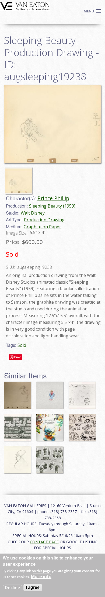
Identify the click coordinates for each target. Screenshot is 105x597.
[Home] (25, 6)
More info (41, 576)
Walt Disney (33, 213)
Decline (12, 588)
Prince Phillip (53, 198)
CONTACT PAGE (44, 541)
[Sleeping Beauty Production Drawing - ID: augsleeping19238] (20, 178)
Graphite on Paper (42, 227)
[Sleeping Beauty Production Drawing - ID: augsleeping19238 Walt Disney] (52, 124)
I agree (33, 587)
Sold (22, 345)
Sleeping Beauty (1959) (52, 206)
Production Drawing (44, 220)
